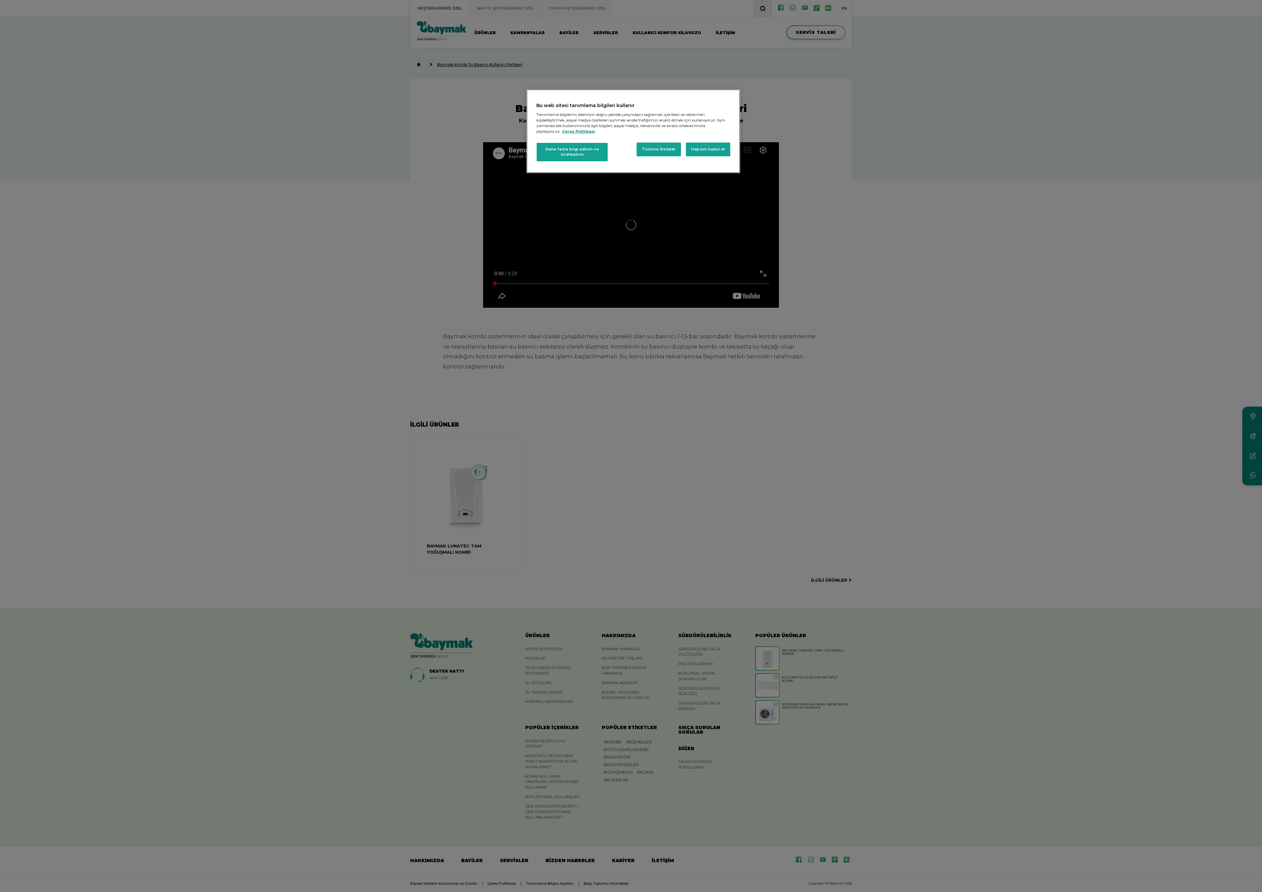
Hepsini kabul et (708, 149)
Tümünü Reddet (658, 149)
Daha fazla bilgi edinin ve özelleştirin (572, 152)
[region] (633, 131)
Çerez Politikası (578, 131)
